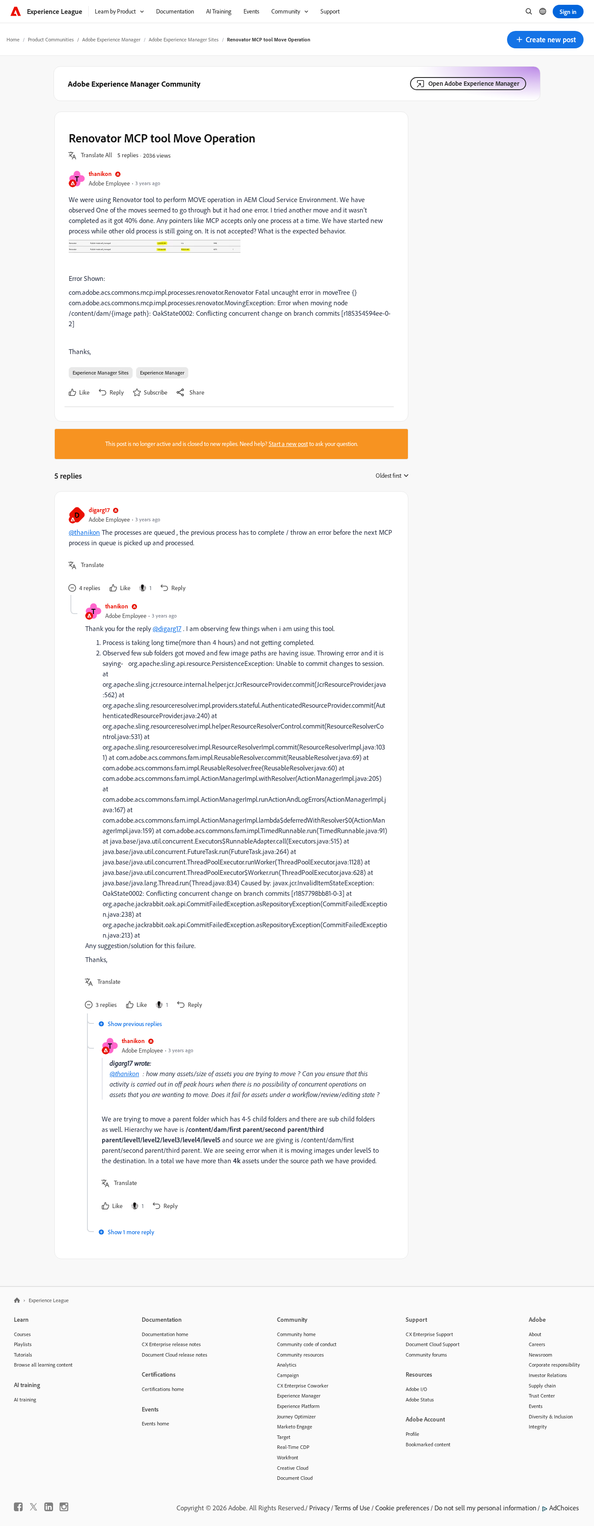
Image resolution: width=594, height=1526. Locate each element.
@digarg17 (167, 628)
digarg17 (99, 509)
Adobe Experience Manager (111, 39)
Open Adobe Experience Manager (473, 83)
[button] (545, 39)
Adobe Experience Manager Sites (184, 39)
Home (13, 39)
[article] (229, 550)
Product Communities (51, 39)
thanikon (100, 173)
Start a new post (288, 444)
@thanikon (84, 532)
